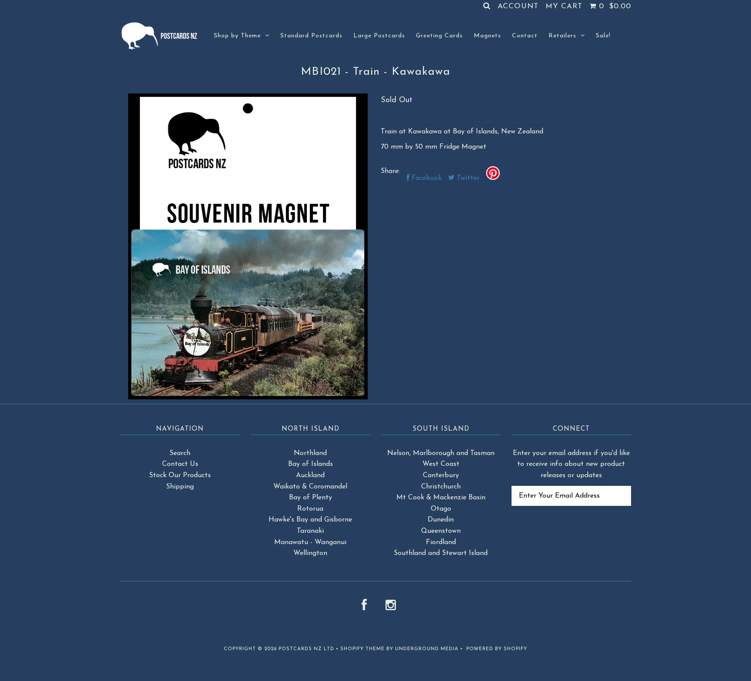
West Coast (440, 464)
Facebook (425, 178)
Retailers (562, 36)
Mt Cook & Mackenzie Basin (440, 497)
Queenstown (441, 531)
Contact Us (180, 464)
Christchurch (441, 486)
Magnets (487, 36)
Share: (390, 171)
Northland (310, 453)
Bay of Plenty (310, 497)
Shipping (180, 486)
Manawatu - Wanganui (310, 542)
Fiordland (441, 542)
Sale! (603, 36)
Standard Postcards (311, 36)
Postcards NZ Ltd (306, 649)
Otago (441, 508)
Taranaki (310, 531)
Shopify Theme (362, 649)
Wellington (310, 553)
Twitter (467, 178)
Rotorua (310, 508)
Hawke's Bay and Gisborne (310, 519)
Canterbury (441, 475)
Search (179, 453)
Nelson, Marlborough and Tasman (441, 453)
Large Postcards (379, 36)
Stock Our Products (180, 475)
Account (518, 6)
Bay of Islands (310, 464)
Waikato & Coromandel (310, 486)
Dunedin (441, 519)
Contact (525, 36)
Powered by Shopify (496, 649)
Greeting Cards (439, 36)
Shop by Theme (237, 36)
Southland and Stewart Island (441, 553)
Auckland (310, 475)
